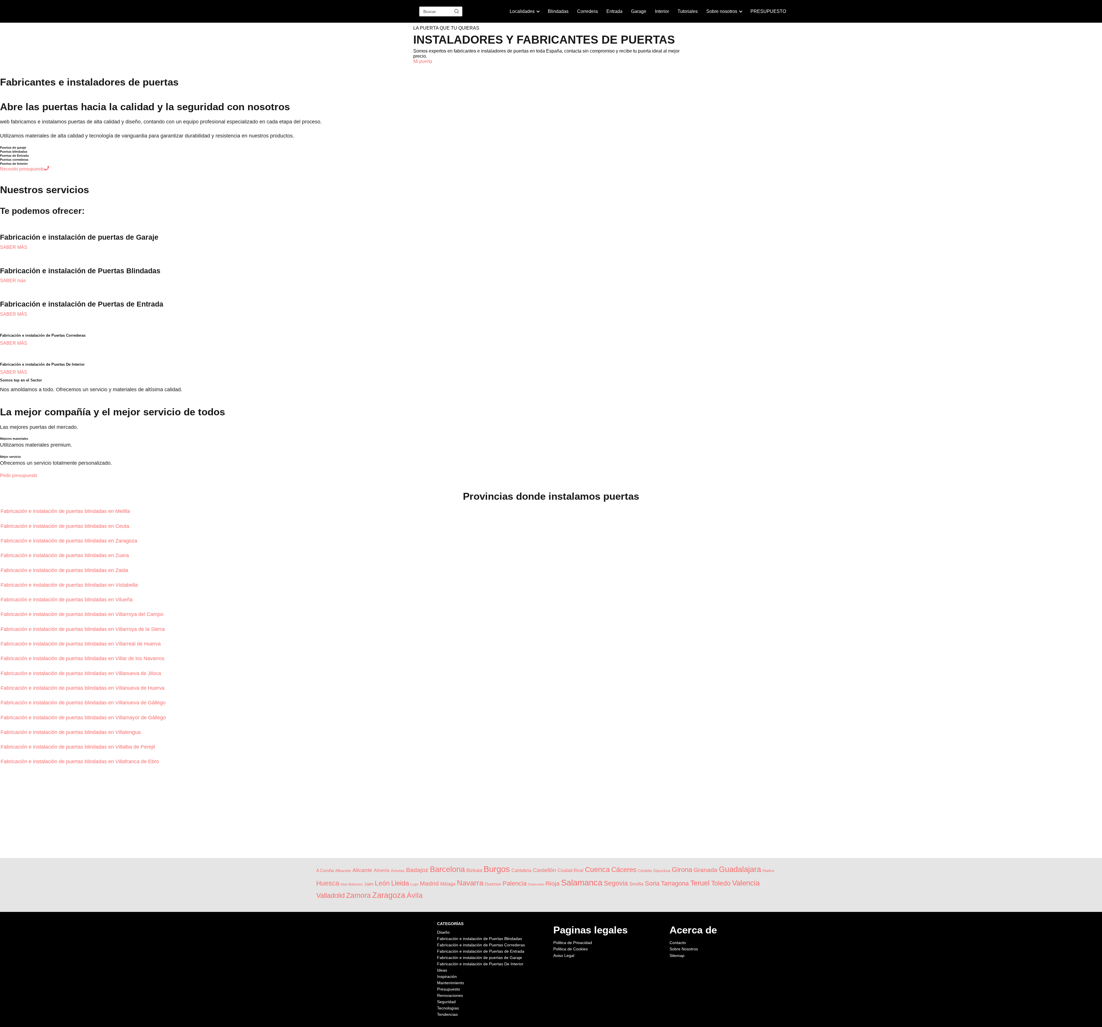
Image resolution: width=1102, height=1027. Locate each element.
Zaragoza (388, 895)
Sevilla (636, 883)
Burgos (497, 869)
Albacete (343, 871)
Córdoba (645, 871)
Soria (652, 883)
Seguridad (446, 1001)
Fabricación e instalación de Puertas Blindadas (479, 938)
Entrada (614, 11)
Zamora (358, 895)
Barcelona (447, 869)
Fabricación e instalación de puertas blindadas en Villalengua (71, 732)
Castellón (544, 870)
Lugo (414, 884)
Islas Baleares (352, 884)
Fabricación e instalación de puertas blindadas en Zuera (65, 555)
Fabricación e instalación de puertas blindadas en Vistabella (70, 585)
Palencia (515, 883)
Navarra (470, 883)
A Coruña (325, 870)
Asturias (398, 871)
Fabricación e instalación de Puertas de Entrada (480, 951)
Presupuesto (448, 989)
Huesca (327, 883)
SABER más (13, 280)
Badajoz (417, 870)
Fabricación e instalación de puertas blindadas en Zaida (65, 570)
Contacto (678, 942)
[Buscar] (456, 11)
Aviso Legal (563, 955)
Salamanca (581, 882)
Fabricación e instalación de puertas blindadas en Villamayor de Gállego (84, 717)
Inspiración (447, 976)
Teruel (700, 883)
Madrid (429, 883)
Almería (381, 870)
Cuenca (597, 869)
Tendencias (447, 1014)
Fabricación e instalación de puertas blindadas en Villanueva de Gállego (84, 703)
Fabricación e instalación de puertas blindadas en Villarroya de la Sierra (83, 629)
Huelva (768, 871)
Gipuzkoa (661, 870)
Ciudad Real (570, 870)
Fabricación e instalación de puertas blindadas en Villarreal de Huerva (81, 644)
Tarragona (675, 883)
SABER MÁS (13, 247)
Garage (638, 11)
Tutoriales (688, 11)
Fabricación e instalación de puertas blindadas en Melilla (66, 511)
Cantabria (521, 870)
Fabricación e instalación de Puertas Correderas (481, 945)
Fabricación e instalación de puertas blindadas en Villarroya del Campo (83, 614)
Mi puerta (422, 61)
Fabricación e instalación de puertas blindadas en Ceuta (66, 526)
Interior (662, 11)
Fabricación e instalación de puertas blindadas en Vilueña (67, 599)
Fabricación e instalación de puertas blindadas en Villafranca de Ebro (80, 761)
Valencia (746, 883)
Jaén (368, 883)
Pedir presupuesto (18, 475)
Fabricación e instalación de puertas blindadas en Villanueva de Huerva (83, 688)
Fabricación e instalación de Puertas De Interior (480, 964)
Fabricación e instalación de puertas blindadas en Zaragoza (70, 541)
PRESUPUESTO (768, 11)
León (382, 883)
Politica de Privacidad (572, 942)
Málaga (447, 883)
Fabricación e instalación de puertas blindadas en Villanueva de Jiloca (81, 673)
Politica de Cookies (570, 949)
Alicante (362, 870)
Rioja (553, 883)
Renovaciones (450, 995)
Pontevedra (536, 884)
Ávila (415, 895)
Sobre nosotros (721, 11)
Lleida (400, 883)
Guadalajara (740, 869)
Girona (682, 869)
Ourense (493, 884)
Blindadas (558, 11)
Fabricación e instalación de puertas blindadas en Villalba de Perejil (78, 747)
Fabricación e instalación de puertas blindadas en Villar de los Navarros (83, 658)
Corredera (587, 11)
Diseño (443, 932)
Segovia (616, 883)
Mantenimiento (450, 983)
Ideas (442, 970)
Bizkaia (474, 870)
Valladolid (330, 895)
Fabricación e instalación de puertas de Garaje (479, 957)
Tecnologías (448, 1008)
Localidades (522, 11)
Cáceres (624, 869)
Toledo (721, 883)
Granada (705, 870)
